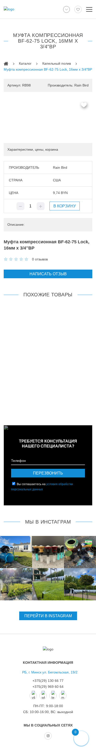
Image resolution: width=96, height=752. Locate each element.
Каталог (25, 63)
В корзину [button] (48, 404)
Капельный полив (56, 63)
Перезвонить (48, 473)
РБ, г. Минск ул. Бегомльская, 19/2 (50, 672)
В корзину (64, 206)
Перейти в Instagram (48, 616)
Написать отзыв (48, 274)
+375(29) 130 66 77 (48, 681)
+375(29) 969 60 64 (48, 687)
